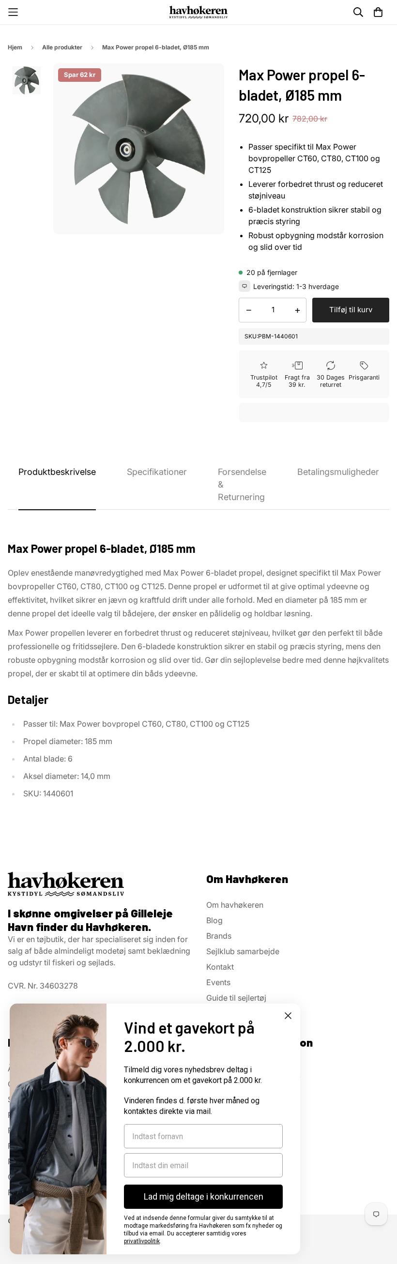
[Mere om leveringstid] (244, 286)
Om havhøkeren (234, 905)
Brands (218, 936)
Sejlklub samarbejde (242, 951)
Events (218, 982)
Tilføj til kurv (350, 309)
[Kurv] (378, 12)
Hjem (15, 47)
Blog (214, 920)
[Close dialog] (288, 1015)
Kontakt (220, 967)
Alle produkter (62, 47)
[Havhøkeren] (198, 12)
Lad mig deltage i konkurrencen (203, 1196)
